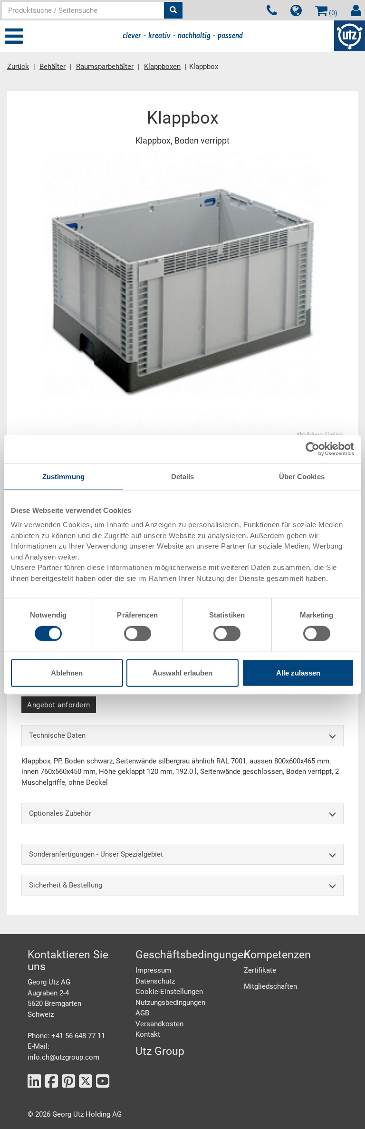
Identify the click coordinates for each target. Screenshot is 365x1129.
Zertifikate (260, 970)
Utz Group (159, 1051)
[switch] (137, 633)
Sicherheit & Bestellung (65, 885)
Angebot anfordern (58, 705)
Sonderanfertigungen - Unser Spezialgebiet (96, 854)
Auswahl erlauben (182, 673)
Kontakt (147, 1034)
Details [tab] (182, 476)
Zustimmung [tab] (63, 476)
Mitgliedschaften (270, 986)
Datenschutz (155, 981)
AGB (142, 1013)
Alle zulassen (298, 673)
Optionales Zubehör (60, 813)
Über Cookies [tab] (302, 476)
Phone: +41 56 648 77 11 (66, 1036)
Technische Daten (57, 735)
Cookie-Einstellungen (169, 991)
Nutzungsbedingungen (170, 1002)
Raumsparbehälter (105, 66)
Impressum (153, 970)
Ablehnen (67, 673)
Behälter (52, 66)
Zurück (18, 66)
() (332, 13)
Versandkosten (159, 1024)
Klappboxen (162, 66)
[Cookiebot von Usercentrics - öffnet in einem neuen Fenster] (312, 449)
